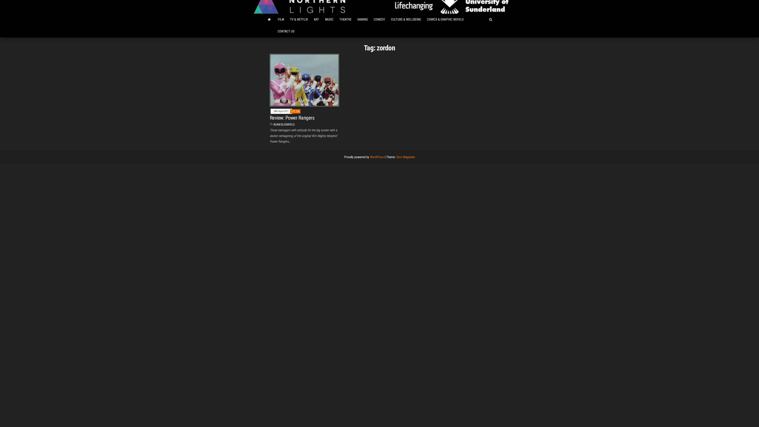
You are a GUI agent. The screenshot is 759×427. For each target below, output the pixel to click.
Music (329, 19)
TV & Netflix (299, 19)
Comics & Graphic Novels (445, 19)
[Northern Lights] (269, 20)
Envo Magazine (405, 157)
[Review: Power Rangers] (304, 80)
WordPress (377, 157)
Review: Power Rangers (292, 118)
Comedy (379, 19)
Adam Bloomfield (284, 124)
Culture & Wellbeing (406, 19)
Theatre (345, 19)
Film (281, 19)
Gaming (362, 19)
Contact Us (286, 31)
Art (316, 19)
